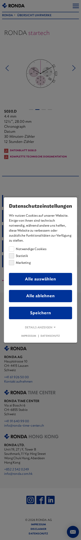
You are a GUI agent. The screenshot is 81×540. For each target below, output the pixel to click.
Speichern (40, 312)
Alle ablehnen (40, 295)
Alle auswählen (40, 279)
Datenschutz (50, 336)
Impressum (28, 336)
